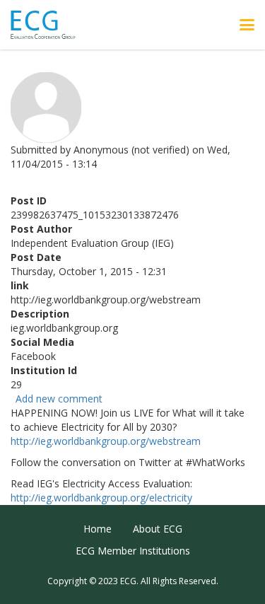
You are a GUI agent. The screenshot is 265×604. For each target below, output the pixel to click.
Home (97, 528)
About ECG (157, 528)
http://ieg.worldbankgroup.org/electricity (101, 497)
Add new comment (59, 398)
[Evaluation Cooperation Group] (48, 25)
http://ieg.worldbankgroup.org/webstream (106, 441)
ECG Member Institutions (133, 550)
